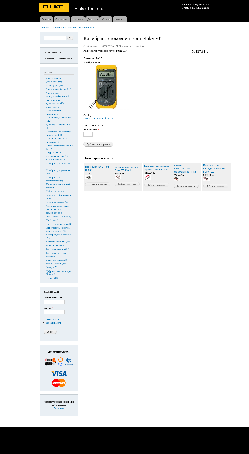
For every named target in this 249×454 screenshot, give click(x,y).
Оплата (106, 19)
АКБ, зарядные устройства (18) (54, 80)
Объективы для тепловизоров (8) (54, 211)
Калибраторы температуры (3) (54, 179)
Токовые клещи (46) (56, 263)
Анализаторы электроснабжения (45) (57, 94)
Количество (91, 129)
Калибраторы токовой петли (78, 27)
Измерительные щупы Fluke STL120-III (126, 168)
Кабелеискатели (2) (55, 159)
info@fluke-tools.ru (199, 7)
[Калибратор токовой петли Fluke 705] (106, 111)
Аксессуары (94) (54, 85)
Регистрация (52, 318)
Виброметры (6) (54, 106)
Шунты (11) (52, 278)
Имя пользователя (54, 297)
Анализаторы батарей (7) (58, 89)
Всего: (62, 58)
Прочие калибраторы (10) (59, 223)
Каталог (55, 27)
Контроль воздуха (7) (57, 202)
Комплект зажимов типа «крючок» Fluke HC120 (156, 168)
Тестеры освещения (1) (57, 252)
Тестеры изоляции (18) (57, 249)
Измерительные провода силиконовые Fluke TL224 (214, 168)
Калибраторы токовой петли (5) (58, 186)
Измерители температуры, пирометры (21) (59, 133)
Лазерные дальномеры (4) (59, 205)
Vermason (59, 408)
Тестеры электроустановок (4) (57, 258)
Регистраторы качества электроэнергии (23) (58, 229)
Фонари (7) (51, 267)
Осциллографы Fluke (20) (58, 216)
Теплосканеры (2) (55, 245)
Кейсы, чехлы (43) (55, 191)
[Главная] (54, 8)
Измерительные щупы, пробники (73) (57, 140)
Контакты (120, 19)
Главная (46, 19)
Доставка (92, 19)
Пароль (48, 307)
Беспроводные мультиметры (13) (55, 101)
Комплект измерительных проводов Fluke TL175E (186, 168)
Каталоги (78, 19)
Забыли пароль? (54, 322)
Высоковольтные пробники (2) (54, 112)
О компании (61, 19)
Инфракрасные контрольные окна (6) (57, 154)
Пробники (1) (52, 220)
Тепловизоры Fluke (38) (58, 241)
